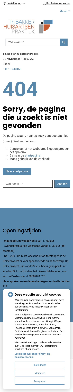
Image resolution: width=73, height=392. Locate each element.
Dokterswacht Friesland (17, 266)
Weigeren (40, 373)
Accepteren (40, 381)
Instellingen (39, 365)
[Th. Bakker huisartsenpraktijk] (28, 26)
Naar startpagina (17, 171)
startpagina (32, 155)
